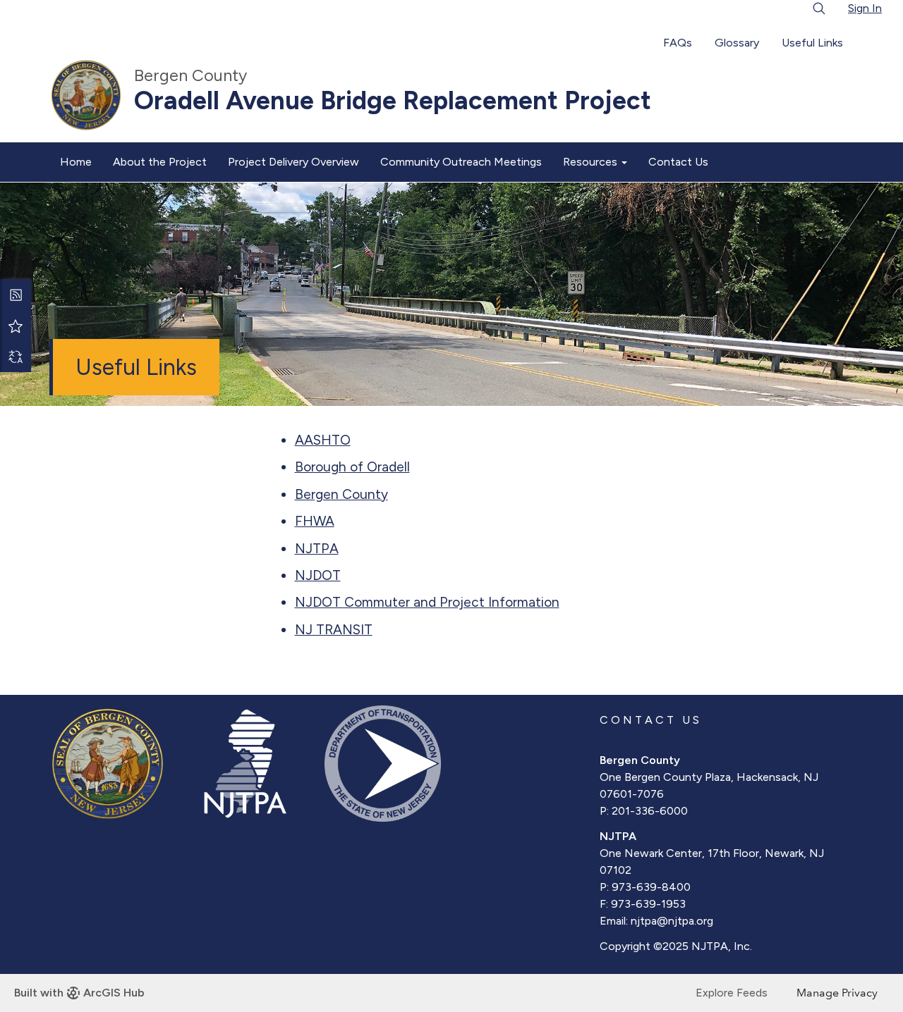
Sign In (865, 8)
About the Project (160, 161)
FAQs (677, 42)
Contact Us (678, 161)
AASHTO (323, 440)
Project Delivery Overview (293, 161)
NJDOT (318, 575)
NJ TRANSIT (333, 630)
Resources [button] (591, 161)
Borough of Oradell (352, 467)
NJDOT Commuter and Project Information (427, 602)
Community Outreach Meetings (461, 161)
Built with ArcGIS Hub (79, 992)
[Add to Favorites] (15, 325)
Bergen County (341, 494)
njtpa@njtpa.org (672, 920)
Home (76, 161)
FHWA (314, 521)
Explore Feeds (732, 992)
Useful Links (812, 42)
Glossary (737, 42)
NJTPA (317, 549)
